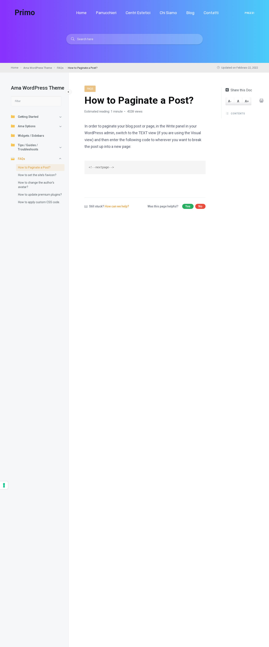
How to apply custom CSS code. (39, 202)
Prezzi (249, 13)
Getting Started (28, 116)
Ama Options (27, 126)
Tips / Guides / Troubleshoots (28, 147)
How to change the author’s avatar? (36, 185)
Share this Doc (241, 90)
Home (81, 13)
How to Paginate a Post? (34, 167)
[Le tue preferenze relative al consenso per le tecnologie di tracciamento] (4, 485)
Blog (190, 13)
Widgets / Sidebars (31, 135)
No (200, 206)
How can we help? (117, 206)
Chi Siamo (169, 13)
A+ (247, 101)
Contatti (211, 13)
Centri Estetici (138, 13)
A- (229, 101)
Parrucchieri (106, 13)
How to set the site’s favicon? (37, 175)
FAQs (21, 158)
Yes (187, 206)
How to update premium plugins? (40, 194)
